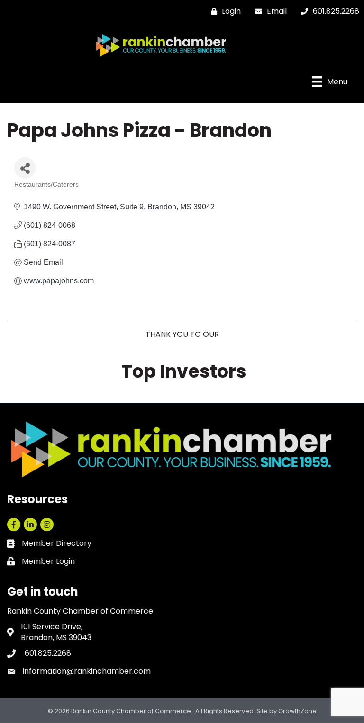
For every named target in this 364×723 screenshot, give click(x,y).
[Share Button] (25, 168)
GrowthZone (297, 710)
